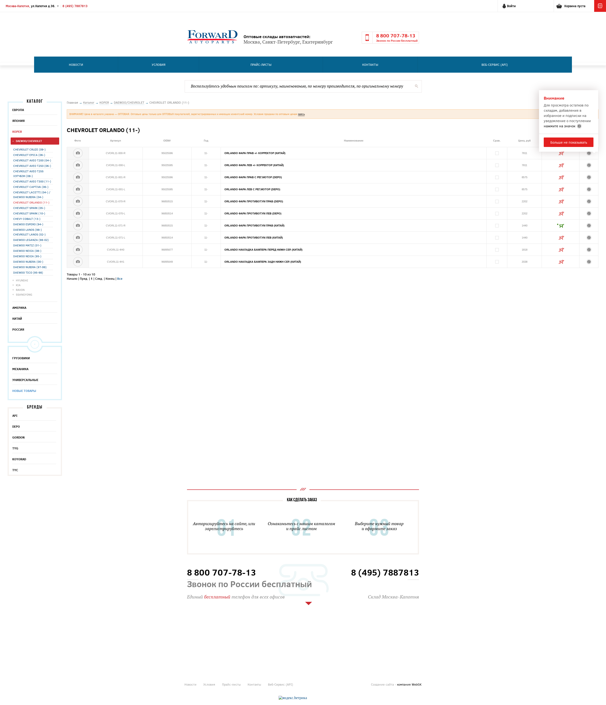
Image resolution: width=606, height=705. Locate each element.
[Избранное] (600, 11)
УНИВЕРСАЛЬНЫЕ (25, 380)
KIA (18, 285)
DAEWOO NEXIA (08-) (27, 251)
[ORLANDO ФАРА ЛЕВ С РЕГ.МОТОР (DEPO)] (78, 189)
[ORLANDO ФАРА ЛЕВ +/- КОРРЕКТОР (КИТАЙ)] (78, 165)
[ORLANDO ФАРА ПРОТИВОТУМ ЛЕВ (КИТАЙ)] (78, 238)
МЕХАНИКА (20, 369)
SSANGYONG (24, 294)
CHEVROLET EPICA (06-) (29, 155)
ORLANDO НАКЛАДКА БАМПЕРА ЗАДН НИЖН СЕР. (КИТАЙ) (262, 261)
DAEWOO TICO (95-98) (28, 272)
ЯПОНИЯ (18, 121)
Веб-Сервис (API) (494, 64)
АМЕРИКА (19, 308)
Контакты (370, 64)
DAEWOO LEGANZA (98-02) (31, 240)
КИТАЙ (17, 318)
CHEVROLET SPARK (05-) (29, 208)
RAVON (20, 290)
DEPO (16, 426)
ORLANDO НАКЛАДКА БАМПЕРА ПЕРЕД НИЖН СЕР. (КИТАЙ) (263, 249)
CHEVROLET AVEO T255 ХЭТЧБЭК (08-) (28, 173)
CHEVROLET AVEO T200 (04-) (32, 160)
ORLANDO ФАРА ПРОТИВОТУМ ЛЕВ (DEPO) (252, 213)
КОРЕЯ (17, 131)
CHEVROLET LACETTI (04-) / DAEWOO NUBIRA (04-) (31, 194)
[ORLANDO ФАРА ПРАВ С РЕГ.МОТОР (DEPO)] (78, 177)
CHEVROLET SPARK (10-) (29, 213)
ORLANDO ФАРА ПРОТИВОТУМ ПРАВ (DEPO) (253, 201)
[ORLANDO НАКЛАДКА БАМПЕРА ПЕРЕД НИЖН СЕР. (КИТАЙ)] (78, 250)
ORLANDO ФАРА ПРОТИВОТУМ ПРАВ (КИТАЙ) (254, 225)
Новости (76, 64)
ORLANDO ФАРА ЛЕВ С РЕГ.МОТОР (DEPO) (252, 189)
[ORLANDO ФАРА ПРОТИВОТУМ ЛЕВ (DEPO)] (78, 213)
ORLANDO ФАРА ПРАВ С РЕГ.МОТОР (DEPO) (253, 177)
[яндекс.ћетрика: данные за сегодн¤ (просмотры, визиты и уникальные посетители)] (293, 698)
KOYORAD (19, 459)
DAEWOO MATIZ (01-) (27, 245)
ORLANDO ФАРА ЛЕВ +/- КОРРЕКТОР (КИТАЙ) (254, 165)
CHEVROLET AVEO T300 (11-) (32, 181)
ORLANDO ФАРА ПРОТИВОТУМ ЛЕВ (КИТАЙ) (253, 237)
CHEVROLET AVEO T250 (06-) (32, 166)
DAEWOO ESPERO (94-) (28, 224)
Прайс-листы (261, 64)
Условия (158, 64)
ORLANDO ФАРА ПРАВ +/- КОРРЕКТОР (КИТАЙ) (254, 153)
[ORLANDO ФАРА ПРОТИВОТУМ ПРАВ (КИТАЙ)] (78, 225)
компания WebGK (409, 684)
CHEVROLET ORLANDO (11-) (31, 202)
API (15, 415)
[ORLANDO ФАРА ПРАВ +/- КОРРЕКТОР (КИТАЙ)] (78, 153)
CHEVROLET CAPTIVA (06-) (31, 187)
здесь (301, 114)
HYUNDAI (22, 280)
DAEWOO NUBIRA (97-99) (30, 267)
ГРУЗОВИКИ (21, 358)
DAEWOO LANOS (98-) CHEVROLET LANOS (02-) (29, 232)
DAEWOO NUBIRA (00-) (28, 261)
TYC (15, 470)
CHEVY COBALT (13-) (26, 219)
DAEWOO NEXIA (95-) (27, 256)
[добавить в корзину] (560, 226)
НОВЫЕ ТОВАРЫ (24, 391)
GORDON (18, 437)
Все (119, 278)
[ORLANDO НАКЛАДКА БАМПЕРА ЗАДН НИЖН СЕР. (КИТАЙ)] (78, 262)
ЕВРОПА (18, 110)
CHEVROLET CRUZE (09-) (29, 149)
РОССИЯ (18, 329)
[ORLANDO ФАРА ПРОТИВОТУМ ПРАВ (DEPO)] (78, 201)
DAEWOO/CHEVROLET (29, 141)
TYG (15, 448)
